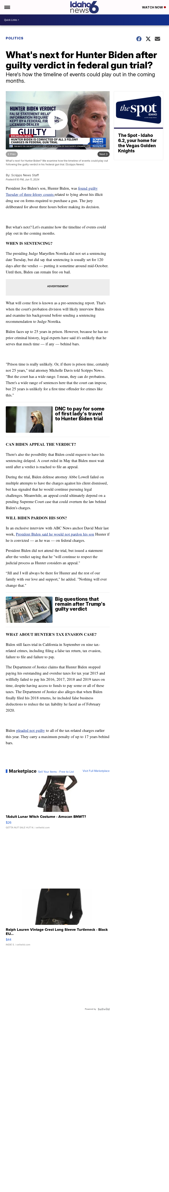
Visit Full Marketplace (96, 771)
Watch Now (153, 7)
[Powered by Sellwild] (104, 1009)
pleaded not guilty (30, 730)
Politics (14, 38)
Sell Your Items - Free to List (56, 771)
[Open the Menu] (7, 7)
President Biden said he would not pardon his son (55, 534)
